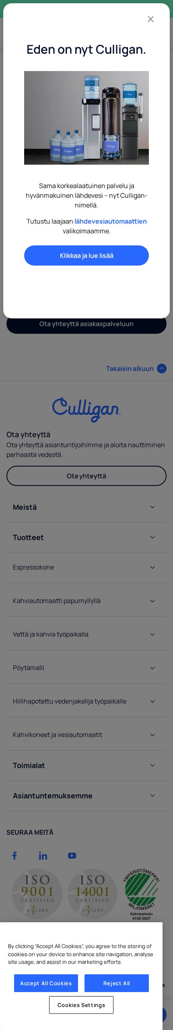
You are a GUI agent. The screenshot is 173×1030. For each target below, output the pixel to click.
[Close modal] (150, 19)
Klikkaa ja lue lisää (86, 255)
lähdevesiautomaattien (110, 221)
